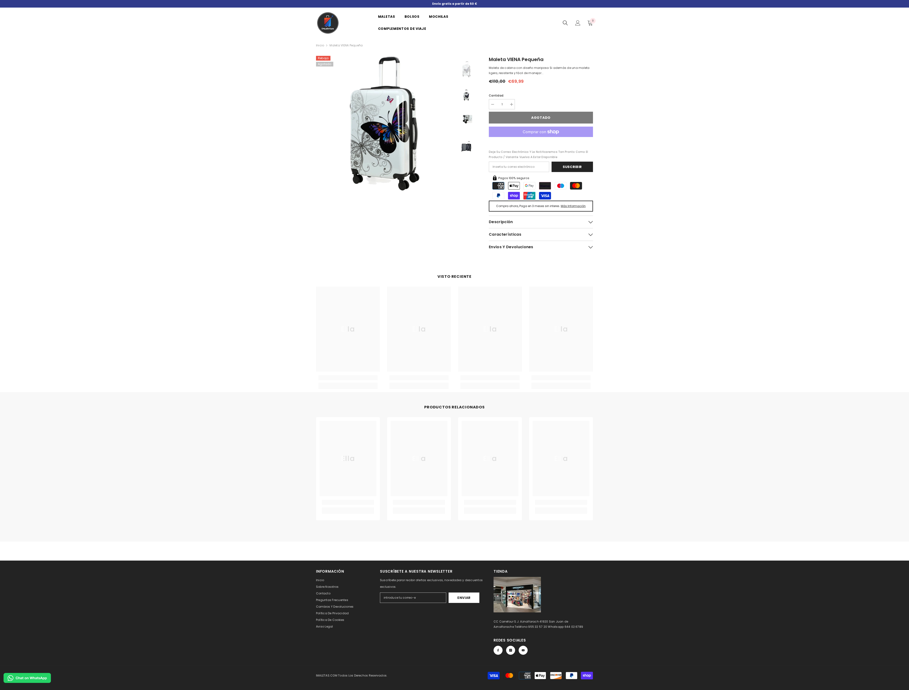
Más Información (573, 206)
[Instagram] (510, 650)
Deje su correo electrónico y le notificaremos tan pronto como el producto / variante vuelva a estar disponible (538, 154)
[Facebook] (498, 650)
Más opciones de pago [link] (541, 139)
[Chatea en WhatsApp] (27, 678)
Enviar (464, 597)
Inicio (320, 45)
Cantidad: (496, 95)
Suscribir (572, 166)
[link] (348, 377)
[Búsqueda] (565, 23)
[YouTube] (523, 650)
